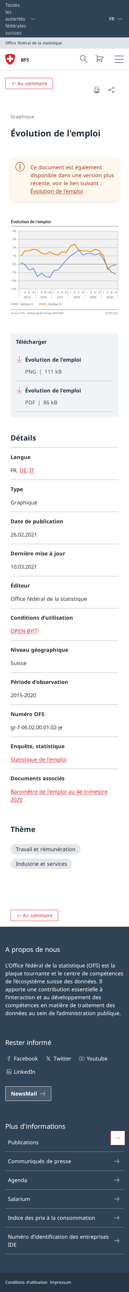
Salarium (19, 1199)
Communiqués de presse (39, 1161)
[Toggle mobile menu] (119, 59)
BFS (25, 60)
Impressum (60, 1282)
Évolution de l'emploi (56, 191)
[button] (117, 1138)
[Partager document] (111, 89)
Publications (23, 1142)
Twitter (62, 1058)
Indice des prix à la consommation (51, 1217)
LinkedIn (24, 1071)
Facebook (26, 1058)
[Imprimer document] (96, 89)
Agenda (17, 1180)
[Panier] (99, 59)
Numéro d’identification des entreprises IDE (58, 1240)
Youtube (97, 1058)
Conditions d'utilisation (26, 1282)
